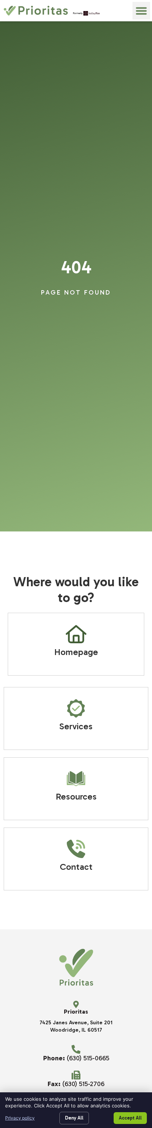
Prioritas (76, 1011)
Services (76, 726)
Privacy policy (20, 1118)
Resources (76, 796)
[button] (141, 10)
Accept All (130, 1118)
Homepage (76, 652)
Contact (76, 866)
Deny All (74, 1118)
